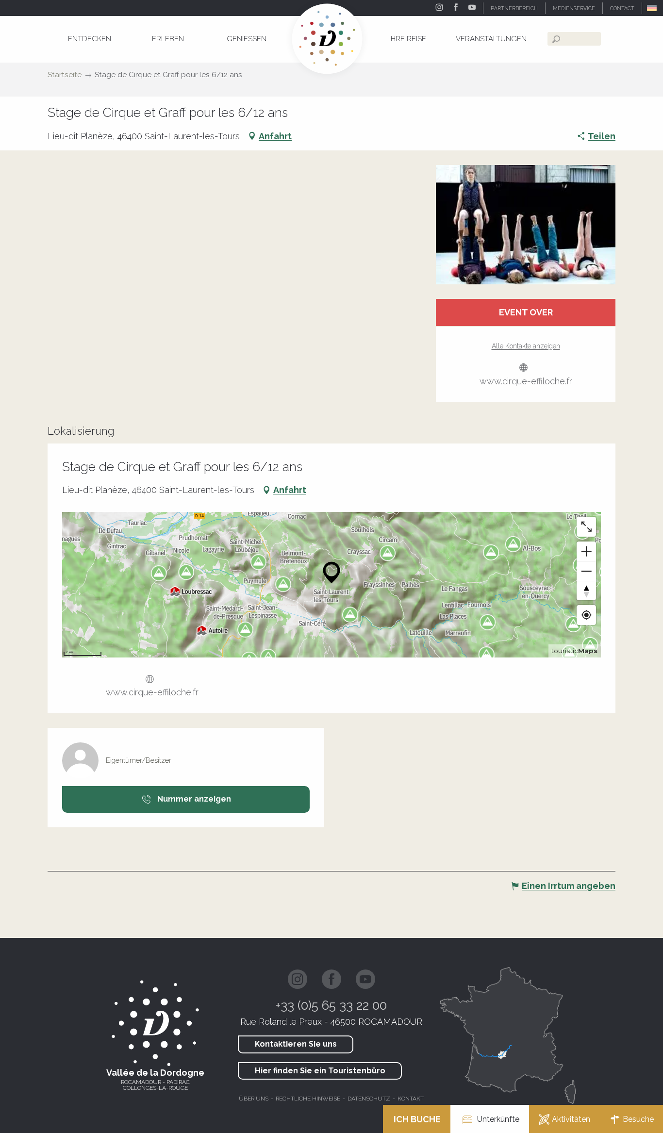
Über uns (253, 1098)
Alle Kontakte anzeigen (526, 346)
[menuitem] (89, 38)
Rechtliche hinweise (308, 1098)
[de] (652, 8)
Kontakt (411, 1098)
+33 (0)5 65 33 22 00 (331, 1005)
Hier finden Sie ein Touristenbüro (320, 1070)
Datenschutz (369, 1098)
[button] (652, 8)
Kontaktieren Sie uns (296, 1044)
